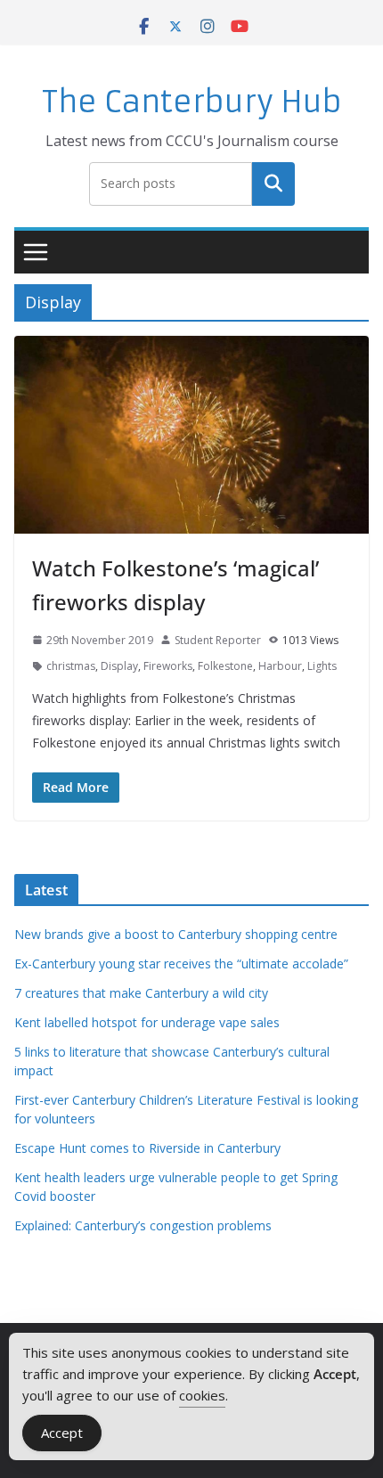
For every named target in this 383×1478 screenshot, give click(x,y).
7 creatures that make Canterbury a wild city (141, 992)
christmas (70, 666)
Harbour (280, 666)
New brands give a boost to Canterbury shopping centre (176, 934)
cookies (202, 1395)
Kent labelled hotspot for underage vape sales (147, 1022)
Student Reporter (218, 640)
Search (273, 183)
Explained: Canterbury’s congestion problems (143, 1225)
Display (119, 666)
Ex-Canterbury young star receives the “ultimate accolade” (181, 963)
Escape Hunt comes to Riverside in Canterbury (147, 1147)
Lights (322, 666)
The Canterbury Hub (192, 102)
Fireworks (167, 666)
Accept (62, 1432)
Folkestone (225, 666)
